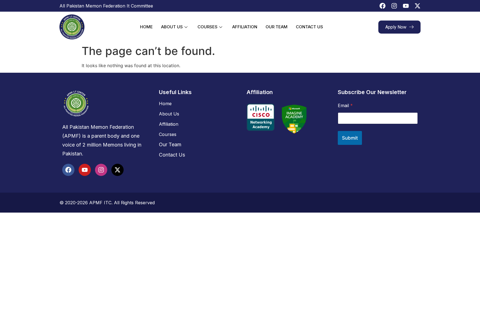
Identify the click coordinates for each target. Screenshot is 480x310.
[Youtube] (406, 6)
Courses (208, 26)
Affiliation (244, 26)
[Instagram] (394, 6)
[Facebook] (382, 6)
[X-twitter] (417, 6)
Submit (350, 138)
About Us (172, 26)
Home (146, 26)
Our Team (277, 26)
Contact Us (309, 26)
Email (345, 105)
